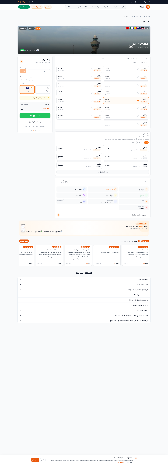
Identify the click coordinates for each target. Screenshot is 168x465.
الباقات (115, 7)
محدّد (132, 62)
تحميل (47, 7)
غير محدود (142, 62)
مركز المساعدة (144, 2)
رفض (42, 460)
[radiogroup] (35, 89)
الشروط (33, 130)
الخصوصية (29, 130)
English (29, 2)
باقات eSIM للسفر (136, 16)
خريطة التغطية (96, 7)
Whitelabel (70, 7)
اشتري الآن (33, 115)
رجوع (144, 21)
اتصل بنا (20, 2)
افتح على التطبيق (33, 122)
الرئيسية (122, 7)
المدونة (132, 2)
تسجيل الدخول (37, 7)
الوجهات (105, 7)
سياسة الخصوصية (120, 462)
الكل (146, 142)
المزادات (86, 7)
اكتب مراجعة (24, 241)
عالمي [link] (126, 16)
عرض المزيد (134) (103, 172)
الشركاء (24, 7)
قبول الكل (35, 460)
